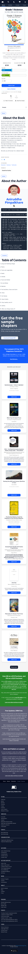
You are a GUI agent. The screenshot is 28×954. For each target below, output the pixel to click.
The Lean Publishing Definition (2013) (9, 919)
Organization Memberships (7, 840)
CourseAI (3, 816)
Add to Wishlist (11, 89)
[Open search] (8, 1)
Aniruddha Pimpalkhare (15, 50)
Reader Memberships (6, 902)
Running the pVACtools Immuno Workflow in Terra (14, 482)
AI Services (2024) (5, 916)
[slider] (11, 70)
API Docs (3, 873)
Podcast (3, 807)
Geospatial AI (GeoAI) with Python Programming (14, 547)
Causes (2, 880)
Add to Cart (11, 85)
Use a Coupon (4, 809)
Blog (2, 889)
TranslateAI (3, 826)
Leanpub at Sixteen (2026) (7, 914)
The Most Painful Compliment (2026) (9, 913)
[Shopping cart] (19, 1)
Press (2, 893)
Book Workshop (4, 832)
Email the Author (6, 170)
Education (3, 165)
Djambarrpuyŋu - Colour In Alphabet (14, 385)
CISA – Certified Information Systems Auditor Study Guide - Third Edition (14, 449)
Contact (3, 891)
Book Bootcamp (4, 834)
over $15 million (19, 697)
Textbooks (13, 165)
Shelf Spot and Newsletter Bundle (8, 823)
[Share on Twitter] (2, 159)
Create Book (4, 852)
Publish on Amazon (5, 824)
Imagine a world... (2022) (6, 917)
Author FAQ (3, 863)
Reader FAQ (3, 905)
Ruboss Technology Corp (21, 945)
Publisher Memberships (6, 841)
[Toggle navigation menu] (26, 107)
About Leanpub (4, 888)
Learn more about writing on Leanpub (14, 702)
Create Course (4, 855)
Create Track (4, 857)
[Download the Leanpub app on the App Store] (14, 950)
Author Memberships (5, 850)
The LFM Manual (4, 869)
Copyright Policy (4, 928)
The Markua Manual (5, 871)
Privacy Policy (4, 930)
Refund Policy (4, 931)
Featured (3, 799)
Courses (17, 5)
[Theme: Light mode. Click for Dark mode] (14, 1)
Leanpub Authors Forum (6, 866)
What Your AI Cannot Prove (14, 418)
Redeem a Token (4, 810)
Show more (14, 667)
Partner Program (5, 879)
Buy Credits (3, 903)
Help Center (3, 907)
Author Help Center (5, 864)
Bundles (10, 5)
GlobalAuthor (4, 818)
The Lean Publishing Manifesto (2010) (9, 921)
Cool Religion (14, 647)
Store (4, 781)
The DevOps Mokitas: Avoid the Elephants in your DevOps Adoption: (14, 517)
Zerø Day (14, 582)
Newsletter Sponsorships (6, 821)
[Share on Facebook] (4, 159)
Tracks (24, 5)
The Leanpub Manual (5, 868)
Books (3, 5)
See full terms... (14, 359)
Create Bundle (4, 854)
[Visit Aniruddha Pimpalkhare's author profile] (14, 191)
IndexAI (2, 820)
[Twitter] (14, 206)
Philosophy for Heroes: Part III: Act (14, 613)
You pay (3, 78)
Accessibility (4, 882)
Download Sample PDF (10, 338)
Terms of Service (5, 927)
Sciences (9, 165)
